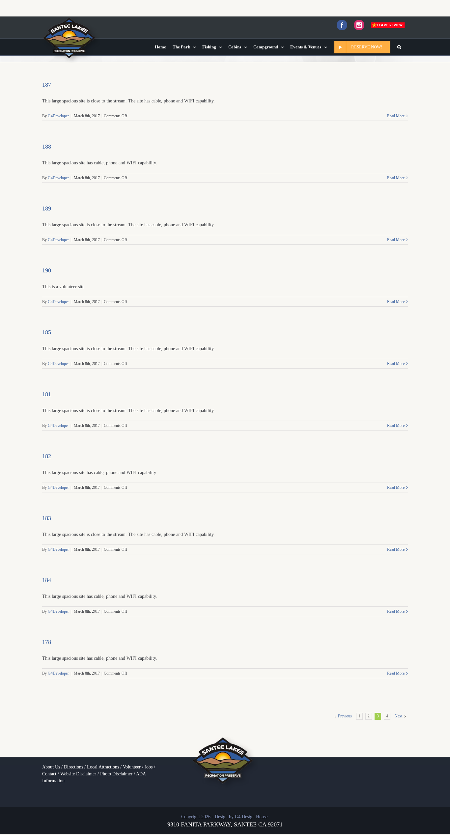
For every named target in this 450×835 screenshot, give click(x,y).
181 (46, 394)
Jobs (149, 767)
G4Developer (58, 116)
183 (46, 518)
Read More (396, 116)
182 (46, 456)
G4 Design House (251, 816)
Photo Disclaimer (116, 773)
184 (46, 580)
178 (46, 642)
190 (46, 270)
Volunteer (132, 767)
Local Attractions (103, 767)
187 (46, 84)
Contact (49, 773)
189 (46, 208)
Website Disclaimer (78, 773)
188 (46, 146)
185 (46, 332)
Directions (73, 767)
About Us (51, 767)
